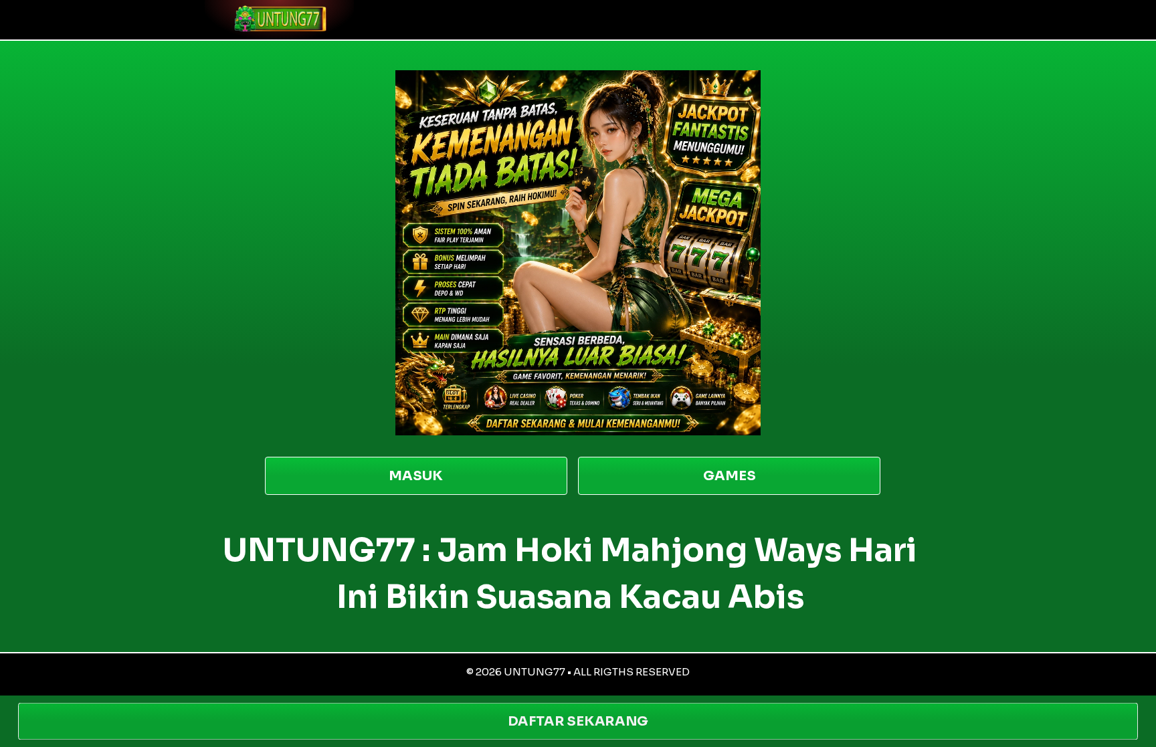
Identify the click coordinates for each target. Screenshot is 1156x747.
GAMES (729, 475)
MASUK (416, 475)
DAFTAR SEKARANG (578, 721)
